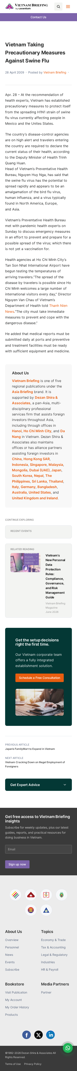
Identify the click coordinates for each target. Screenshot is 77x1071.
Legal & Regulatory (54, 954)
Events (10, 962)
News (9, 954)
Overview (11, 940)
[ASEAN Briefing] (31, 910)
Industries (48, 962)
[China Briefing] (46, 895)
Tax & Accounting (53, 947)
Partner (46, 992)
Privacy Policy (32, 1063)
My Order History (17, 1007)
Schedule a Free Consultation (39, 677)
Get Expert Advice (25, 785)
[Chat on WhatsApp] (68, 1048)
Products (11, 1014)
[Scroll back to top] (67, 1063)
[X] (38, 1035)
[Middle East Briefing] (46, 910)
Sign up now (17, 864)
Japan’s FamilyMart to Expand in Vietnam (30, 748)
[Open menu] (68, 6)
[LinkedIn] (50, 1035)
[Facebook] (26, 1035)
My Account (13, 1000)
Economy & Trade (53, 940)
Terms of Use (13, 1063)
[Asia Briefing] (31, 895)
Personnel (12, 947)
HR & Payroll (49, 969)
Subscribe (12, 969)
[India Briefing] (62, 895)
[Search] (58, 7)
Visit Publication (16, 992)
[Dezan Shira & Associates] (15, 895)
